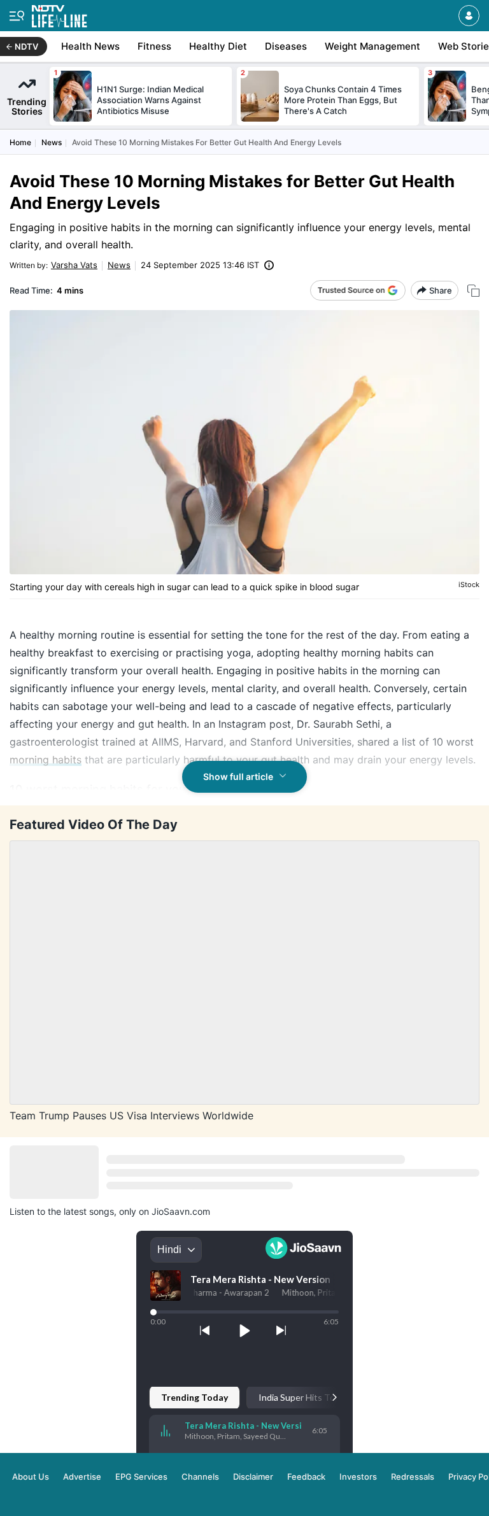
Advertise (82, 1476)
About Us (30, 1476)
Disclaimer (253, 1476)
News (51, 142)
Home (20, 142)
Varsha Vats (74, 265)
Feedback (306, 1476)
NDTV (26, 46)
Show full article (238, 776)
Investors (358, 1476)
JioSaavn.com (181, 1211)
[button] (468, 15)
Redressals (412, 1476)
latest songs (89, 1211)
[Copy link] (473, 291)
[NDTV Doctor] (59, 13)
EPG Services (141, 1476)
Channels (200, 1476)
